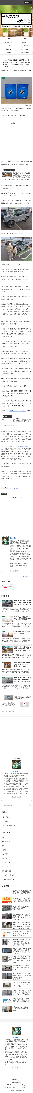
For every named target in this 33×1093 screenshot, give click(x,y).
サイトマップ (6, 821)
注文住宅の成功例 (8, 879)
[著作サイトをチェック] (11, 571)
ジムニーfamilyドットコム (17, 411)
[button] (29, 805)
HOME (9, 1085)
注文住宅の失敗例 (8, 875)
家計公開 (4, 858)
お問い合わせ (6, 817)
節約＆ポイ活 (6, 841)
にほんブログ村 (13, 489)
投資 (3, 837)
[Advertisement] (16, 141)
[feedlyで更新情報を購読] (15, 571)
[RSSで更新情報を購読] (18, 571)
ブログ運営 (5, 854)
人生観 (4, 493)
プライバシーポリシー (8, 825)
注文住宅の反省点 (7, 871)
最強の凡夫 (13, 538)
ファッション (6, 862)
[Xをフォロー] (13, 571)
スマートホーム (6, 867)
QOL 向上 (5, 846)
